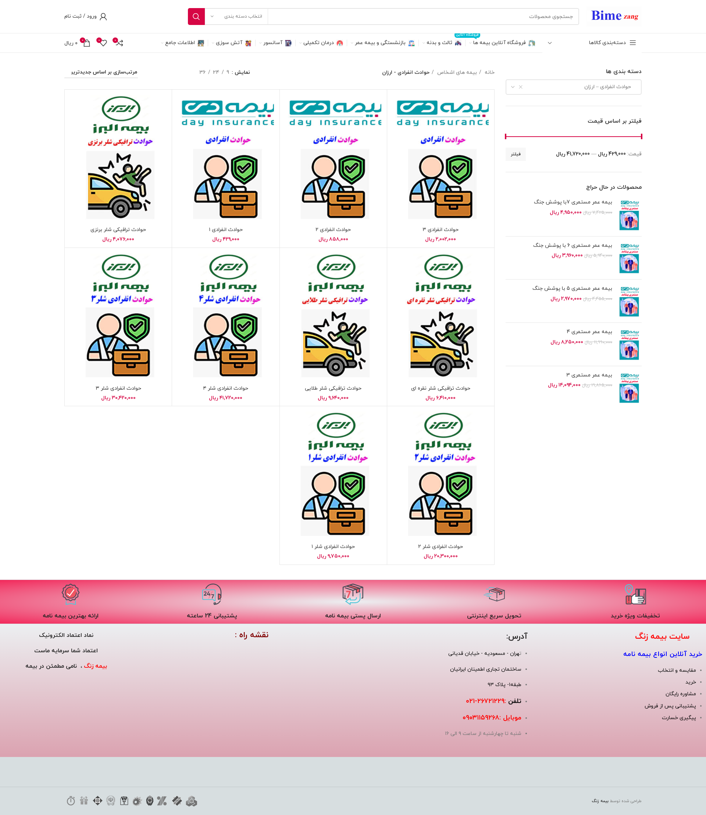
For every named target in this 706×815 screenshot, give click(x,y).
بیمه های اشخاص (456, 72)
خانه (489, 72)
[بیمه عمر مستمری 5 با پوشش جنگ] (630, 301)
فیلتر (516, 154)
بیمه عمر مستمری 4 (589, 331)
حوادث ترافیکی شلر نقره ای (440, 388)
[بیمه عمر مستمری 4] (630, 344)
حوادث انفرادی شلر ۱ (333, 546)
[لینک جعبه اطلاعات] (635, 602)
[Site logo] (614, 15)
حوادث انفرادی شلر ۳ (118, 388)
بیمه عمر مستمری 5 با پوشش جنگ (572, 288)
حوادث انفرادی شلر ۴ (225, 388)
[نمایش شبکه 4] (153, 73)
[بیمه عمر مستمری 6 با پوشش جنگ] (630, 258)
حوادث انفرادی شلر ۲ (440, 546)
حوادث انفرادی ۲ (333, 229)
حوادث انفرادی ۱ (226, 229)
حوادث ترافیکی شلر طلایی (333, 388)
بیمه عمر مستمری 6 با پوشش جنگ (572, 245)
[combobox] (574, 87)
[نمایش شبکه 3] (167, 73)
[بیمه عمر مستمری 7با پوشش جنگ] (630, 215)
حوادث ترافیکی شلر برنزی (118, 229)
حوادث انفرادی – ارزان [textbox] (609, 86)
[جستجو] (196, 16)
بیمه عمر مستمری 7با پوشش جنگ (573, 202)
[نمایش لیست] (181, 73)
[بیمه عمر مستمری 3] (630, 388)
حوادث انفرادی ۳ (440, 229)
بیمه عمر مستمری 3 (589, 375)
